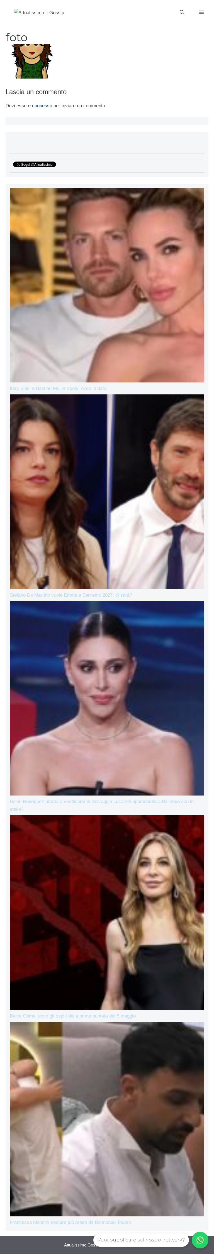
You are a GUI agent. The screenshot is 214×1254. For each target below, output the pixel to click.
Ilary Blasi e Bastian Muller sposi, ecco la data (58, 388)
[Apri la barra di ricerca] (182, 12)
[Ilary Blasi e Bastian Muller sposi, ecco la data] (107, 286)
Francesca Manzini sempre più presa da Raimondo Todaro (70, 1222)
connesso (42, 105)
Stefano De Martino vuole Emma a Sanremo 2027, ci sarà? (71, 595)
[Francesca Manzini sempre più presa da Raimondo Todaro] (107, 1120)
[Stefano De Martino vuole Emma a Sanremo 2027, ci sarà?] (107, 492)
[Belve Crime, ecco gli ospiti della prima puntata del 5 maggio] (107, 913)
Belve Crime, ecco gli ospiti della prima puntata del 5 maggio (73, 1016)
